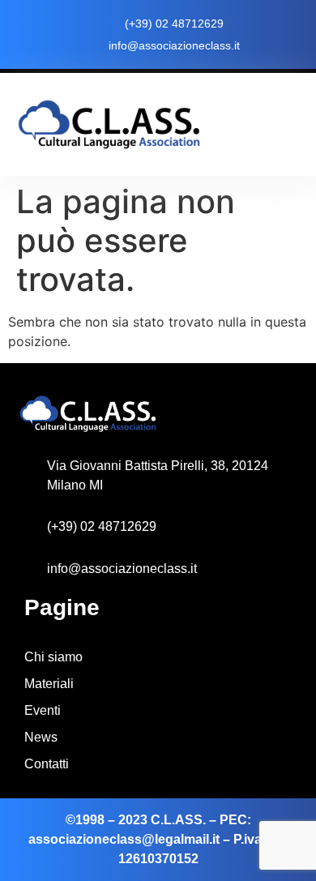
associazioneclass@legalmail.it (124, 839)
